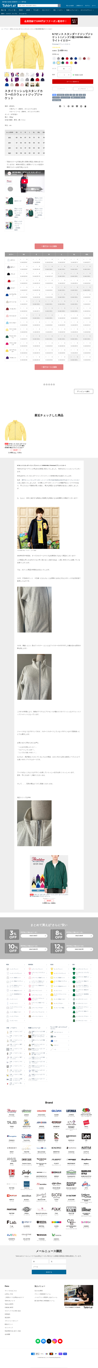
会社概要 (7, 1334)
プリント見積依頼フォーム (43, 1294)
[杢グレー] (58, 58)
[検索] (59, 5)
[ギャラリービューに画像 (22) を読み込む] (32, 85)
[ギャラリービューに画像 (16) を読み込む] (42, 80)
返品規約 (7, 1317)
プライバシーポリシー (11, 1321)
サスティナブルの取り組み (13, 1311)
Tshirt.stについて (10, 1300)
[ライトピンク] (89, 58)
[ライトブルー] (54, 63)
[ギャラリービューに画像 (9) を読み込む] (7, 80)
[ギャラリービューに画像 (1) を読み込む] (7, 74)
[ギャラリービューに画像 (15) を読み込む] (37, 80)
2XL (67, 95)
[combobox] (39, 5)
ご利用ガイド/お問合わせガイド (14, 1297)
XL (80, 95)
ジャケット (56, 97)
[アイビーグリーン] (63, 63)
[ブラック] (63, 58)
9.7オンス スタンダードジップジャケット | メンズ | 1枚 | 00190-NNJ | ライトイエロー (15, 445)
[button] (12, 10)
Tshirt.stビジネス (45, 1357)
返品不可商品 (56, 100)
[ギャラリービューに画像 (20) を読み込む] (22, 85)
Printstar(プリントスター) (61, 44)
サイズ (54, 68)
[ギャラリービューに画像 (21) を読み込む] (27, 85)
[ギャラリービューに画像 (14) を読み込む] (32, 80)
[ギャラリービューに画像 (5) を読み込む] (27, 74)
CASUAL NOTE (9, 1307)
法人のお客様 (39, 1290)
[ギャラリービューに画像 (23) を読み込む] (37, 85)
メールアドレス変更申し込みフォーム (46, 1297)
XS (84, 95)
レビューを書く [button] (84, 391)
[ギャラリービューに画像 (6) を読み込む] (32, 74)
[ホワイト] (54, 58)
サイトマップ (9, 1327)
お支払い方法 (9, 1294)
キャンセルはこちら (11, 1290)
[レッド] (67, 58)
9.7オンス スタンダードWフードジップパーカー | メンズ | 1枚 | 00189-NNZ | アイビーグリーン (49, 895)
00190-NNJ (61, 95)
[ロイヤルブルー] (76, 58)
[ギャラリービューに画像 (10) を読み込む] (12, 80)
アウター (6, 29)
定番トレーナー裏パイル (78, 97)
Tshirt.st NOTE (9, 1304)
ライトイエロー (65, 97)
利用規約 (7, 1314)
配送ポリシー (9, 1324)
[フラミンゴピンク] (67, 63)
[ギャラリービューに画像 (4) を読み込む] (22, 74)
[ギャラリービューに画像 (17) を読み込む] (7, 85)
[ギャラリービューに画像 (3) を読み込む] (17, 74)
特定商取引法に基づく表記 (13, 1331)
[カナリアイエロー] (71, 63)
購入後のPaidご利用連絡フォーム (45, 1300)
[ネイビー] (71, 58)
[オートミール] (80, 58)
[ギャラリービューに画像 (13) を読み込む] (27, 80)
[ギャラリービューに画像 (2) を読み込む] (12, 74)
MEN (54, 95)
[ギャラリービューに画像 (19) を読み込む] (17, 85)
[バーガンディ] (84, 58)
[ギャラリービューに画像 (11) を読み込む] (17, 80)
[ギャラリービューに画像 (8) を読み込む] (42, 74)
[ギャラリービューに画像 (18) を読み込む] (12, 85)
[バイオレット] (76, 63)
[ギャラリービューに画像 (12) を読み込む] (22, 80)
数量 (53, 74)
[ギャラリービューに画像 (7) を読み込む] (37, 74)
